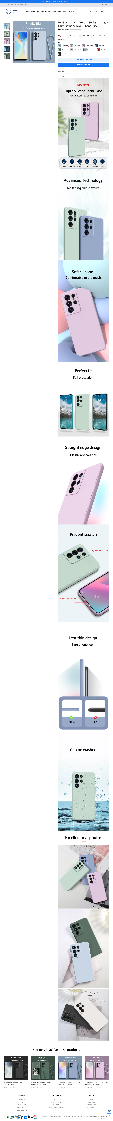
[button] (14, 42)
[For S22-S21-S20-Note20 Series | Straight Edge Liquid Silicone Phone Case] (34, 42)
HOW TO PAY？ (56, 1104)
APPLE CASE (34, 11)
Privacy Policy (21, 1107)
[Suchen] (91, 12)
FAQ (22, 1102)
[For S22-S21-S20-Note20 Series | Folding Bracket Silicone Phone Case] (43, 1068)
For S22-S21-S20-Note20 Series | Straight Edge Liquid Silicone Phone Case (16, 1083)
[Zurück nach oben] (109, 1116)
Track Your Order (68, 11)
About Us (22, 1099)
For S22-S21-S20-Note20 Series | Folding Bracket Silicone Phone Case (41, 1083)
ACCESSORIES (57, 11)
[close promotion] (107, 1)
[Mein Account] (97, 12)
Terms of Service (22, 1110)
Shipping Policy (22, 1104)
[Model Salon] (11, 11)
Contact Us (56, 1099)
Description (61, 71)
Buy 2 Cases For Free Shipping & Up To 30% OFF (56, 1)
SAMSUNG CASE (45, 11)
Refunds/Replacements (56, 1107)
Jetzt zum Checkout (83, 64)
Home (27, 11)
